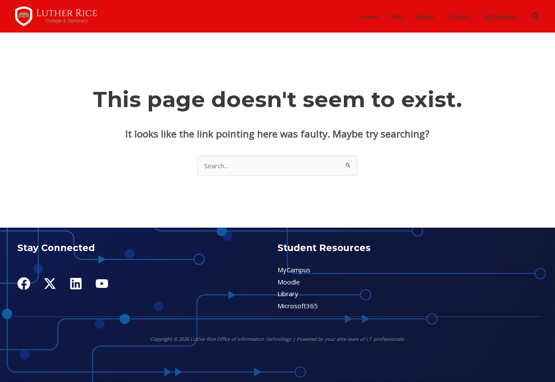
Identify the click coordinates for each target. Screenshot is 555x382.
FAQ (398, 16)
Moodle (289, 282)
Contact (459, 16)
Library (288, 293)
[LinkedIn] (75, 283)
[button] (536, 16)
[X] (49, 283)
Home (369, 16)
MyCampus (500, 16)
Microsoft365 (298, 305)
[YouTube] (101, 283)
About (426, 16)
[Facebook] (23, 283)
